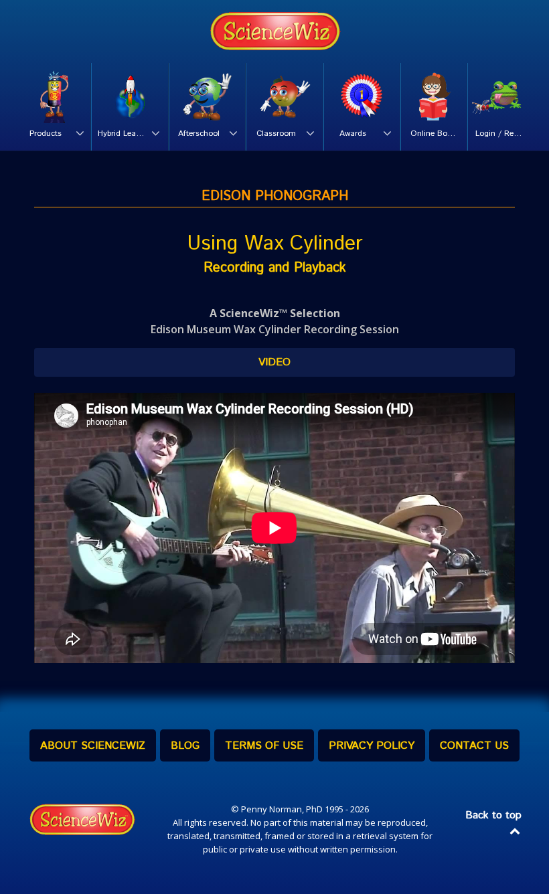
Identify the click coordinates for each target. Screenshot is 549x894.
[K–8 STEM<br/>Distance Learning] (274, 31)
